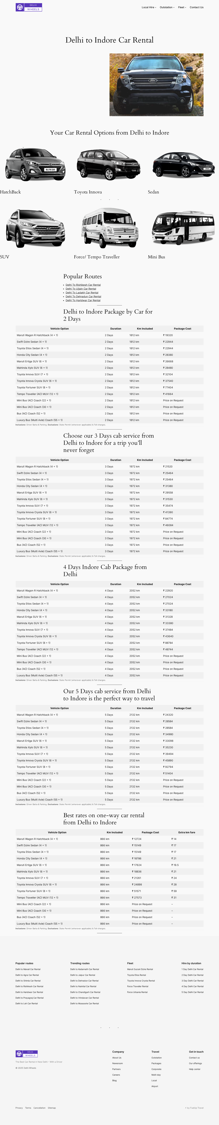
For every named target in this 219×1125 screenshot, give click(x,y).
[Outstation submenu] (174, 7)
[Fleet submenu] (185, 7)
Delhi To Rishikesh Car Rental (83, 284)
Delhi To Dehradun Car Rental (83, 296)
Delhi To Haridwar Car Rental (83, 300)
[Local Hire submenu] (155, 7)
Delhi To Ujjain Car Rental (81, 288)
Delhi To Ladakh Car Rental (82, 292)
